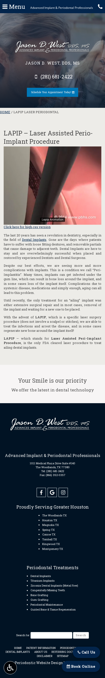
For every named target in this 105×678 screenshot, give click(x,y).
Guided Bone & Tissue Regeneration (53, 609)
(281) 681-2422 (55, 471)
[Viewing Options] (10, 667)
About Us (40, 652)
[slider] (52, 221)
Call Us (88, 652)
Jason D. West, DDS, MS (52, 63)
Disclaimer (44, 656)
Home (5, 112)
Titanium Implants (42, 580)
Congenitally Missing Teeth (48, 590)
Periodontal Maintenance (47, 604)
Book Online (82, 666)
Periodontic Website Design (39, 662)
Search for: (23, 635)
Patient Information (41, 648)
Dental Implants (34, 239)
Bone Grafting (39, 595)
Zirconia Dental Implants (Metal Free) (54, 585)
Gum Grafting (39, 599)
